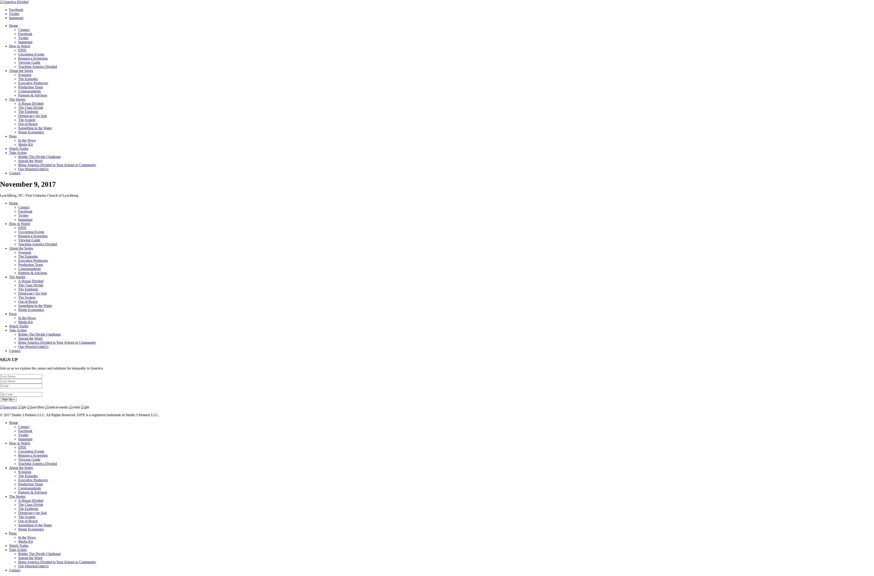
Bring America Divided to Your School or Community (57, 165)
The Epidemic (28, 112)
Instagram (25, 42)
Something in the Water (35, 128)
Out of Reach (28, 124)
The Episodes (28, 79)
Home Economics (31, 132)
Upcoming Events (31, 54)
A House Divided (30, 103)
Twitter (23, 38)
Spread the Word (30, 161)
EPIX (22, 50)
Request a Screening (33, 58)
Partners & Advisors (32, 95)
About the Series (21, 71)
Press (13, 136)
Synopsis (24, 75)
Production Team (30, 87)
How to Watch (19, 46)
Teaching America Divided (37, 67)
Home (13, 26)
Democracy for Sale (32, 116)
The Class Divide (30, 108)
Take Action (18, 153)
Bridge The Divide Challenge (39, 157)
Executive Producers (33, 83)
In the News (27, 140)
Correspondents (29, 91)
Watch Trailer (18, 148)
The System (26, 120)
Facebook (25, 34)
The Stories (17, 99)
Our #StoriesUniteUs (33, 169)
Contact (23, 30)
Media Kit (25, 144)
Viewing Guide (29, 62)
